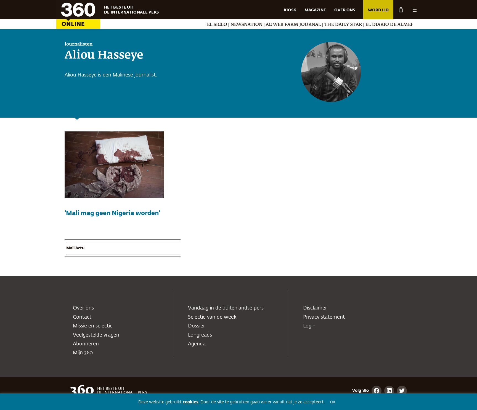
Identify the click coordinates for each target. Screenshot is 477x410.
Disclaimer (315, 308)
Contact (82, 317)
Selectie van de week (212, 317)
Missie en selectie (93, 326)
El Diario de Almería (382, 25)
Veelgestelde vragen (96, 335)
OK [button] (332, 402)
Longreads (200, 335)
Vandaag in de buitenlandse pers (226, 308)
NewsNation (237, 25)
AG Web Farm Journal (283, 25)
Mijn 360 (83, 352)
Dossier (196, 326)
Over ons (83, 308)
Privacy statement (324, 317)
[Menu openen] (414, 9)
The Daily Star (333, 25)
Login (309, 326)
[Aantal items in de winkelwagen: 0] (401, 10)
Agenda (197, 344)
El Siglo (207, 25)
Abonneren (86, 344)
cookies (190, 402)
